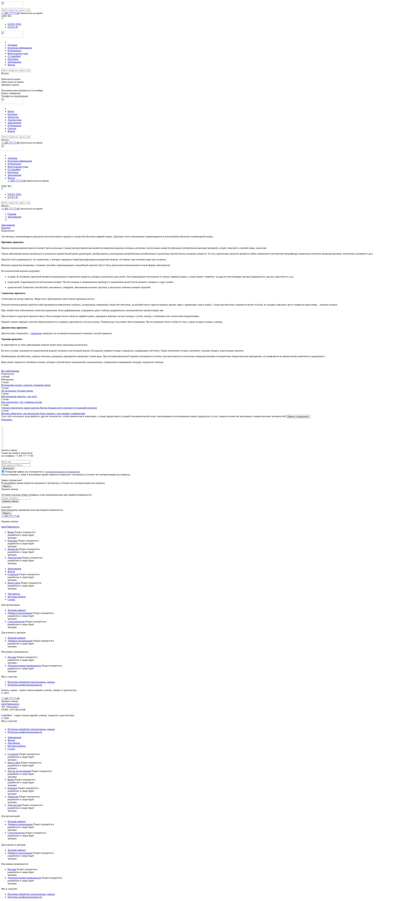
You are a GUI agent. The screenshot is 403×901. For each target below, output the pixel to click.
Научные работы (17, 596)
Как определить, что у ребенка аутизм (21, 402)
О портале (13, 574)
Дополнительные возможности (24, 665)
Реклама (12, 657)
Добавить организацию (20, 613)
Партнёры (13, 59)
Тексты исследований (19, 771)
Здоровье (12, 45)
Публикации (14, 50)
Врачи (11, 111)
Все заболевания (10, 371)
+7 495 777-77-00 (10, 13)
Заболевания (14, 62)
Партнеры (6, 419)
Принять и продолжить (298, 416)
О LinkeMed (14, 56)
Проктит (6, 228)
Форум (11, 64)
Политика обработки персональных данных (31, 682)
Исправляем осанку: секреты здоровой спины (26, 385)
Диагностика (15, 120)
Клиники (12, 114)
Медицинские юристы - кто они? (19, 396)
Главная (12, 214)
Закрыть (6, 486)
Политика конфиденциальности (25, 684)
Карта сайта (14, 582)
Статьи (11, 599)
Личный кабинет (17, 610)
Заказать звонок (10, 501)
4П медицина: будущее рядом (17, 390)
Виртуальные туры (18, 53)
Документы (14, 593)
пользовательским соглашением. (62, 471)
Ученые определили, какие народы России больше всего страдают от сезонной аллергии (49, 407)
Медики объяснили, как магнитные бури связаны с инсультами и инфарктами (43, 413)
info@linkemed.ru (10, 526)
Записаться (8, 468)
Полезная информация (20, 47)
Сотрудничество (16, 621)
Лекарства (13, 117)
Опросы (12, 128)
